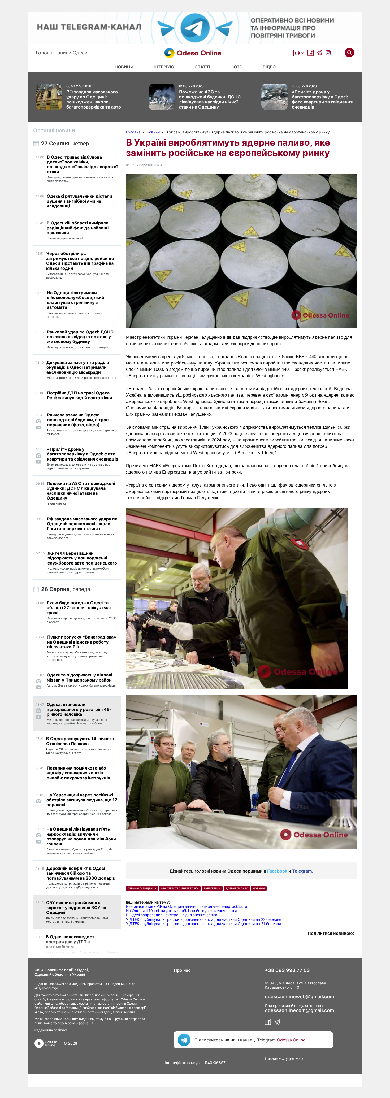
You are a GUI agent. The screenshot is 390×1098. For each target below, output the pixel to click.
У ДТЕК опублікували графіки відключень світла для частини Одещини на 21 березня (203, 923)
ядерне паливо (237, 888)
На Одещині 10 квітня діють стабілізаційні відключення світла (181, 910)
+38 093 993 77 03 (287, 970)
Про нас (182, 970)
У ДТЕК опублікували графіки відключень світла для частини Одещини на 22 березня (203, 919)
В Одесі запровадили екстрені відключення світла (171, 915)
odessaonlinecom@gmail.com (299, 1010)
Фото (236, 67)
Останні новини (54, 130)
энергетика (212, 888)
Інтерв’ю (164, 67)
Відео (269, 67)
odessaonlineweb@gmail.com (299, 996)
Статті (202, 67)
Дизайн (271, 1058)
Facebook (277, 871)
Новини (124, 67)
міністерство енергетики (180, 888)
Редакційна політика (50, 1030)
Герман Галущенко (142, 888)
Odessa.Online (291, 1040)
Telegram (302, 871)
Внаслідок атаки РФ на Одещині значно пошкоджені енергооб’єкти (186, 906)
